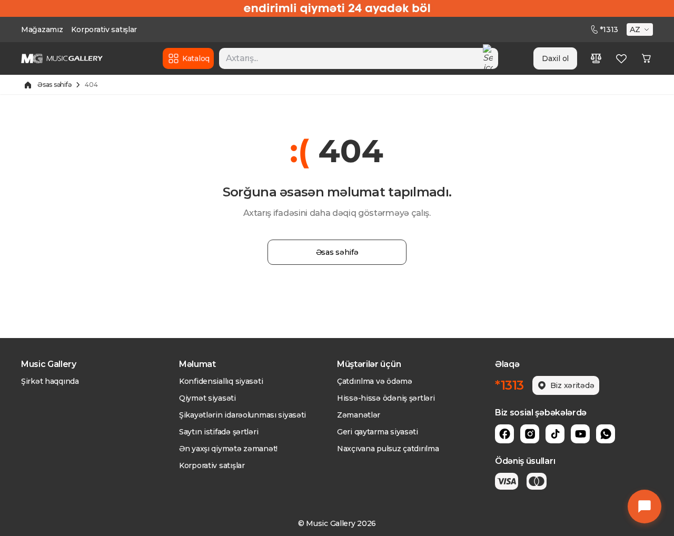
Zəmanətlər (358, 415)
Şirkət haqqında (50, 381)
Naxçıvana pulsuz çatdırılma (388, 448)
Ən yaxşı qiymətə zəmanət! (228, 448)
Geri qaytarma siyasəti (377, 431)
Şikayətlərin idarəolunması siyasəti (242, 415)
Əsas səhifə (54, 84)
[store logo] (62, 58)
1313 (609, 29)
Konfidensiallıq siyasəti (221, 381)
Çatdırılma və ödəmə (374, 381)
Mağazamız (42, 29)
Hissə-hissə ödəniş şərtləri (385, 398)
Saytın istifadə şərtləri (218, 431)
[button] (641, 29)
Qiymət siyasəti (207, 398)
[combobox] (358, 58)
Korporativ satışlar (104, 29)
